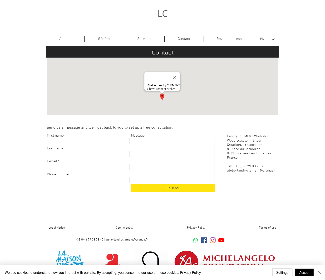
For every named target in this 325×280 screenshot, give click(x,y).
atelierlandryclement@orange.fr (252, 170)
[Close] (319, 272)
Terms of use (267, 228)
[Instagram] (213, 240)
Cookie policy (124, 228)
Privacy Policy (196, 228)
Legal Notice (57, 228)
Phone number (58, 174)
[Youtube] (221, 240)
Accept (304, 272)
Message (138, 136)
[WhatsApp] (195, 240)
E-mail (52, 161)
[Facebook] (204, 240)
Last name (55, 148)
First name (55, 136)
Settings (282, 272)
